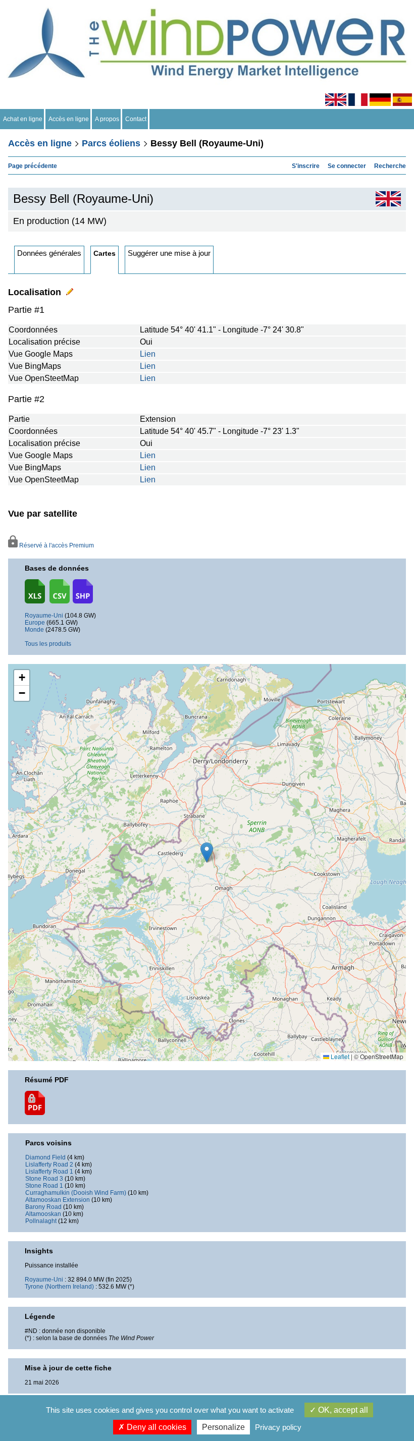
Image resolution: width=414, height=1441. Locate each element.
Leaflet (339, 1056)
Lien (148, 354)
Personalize (223, 1427)
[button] (21, 678)
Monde (34, 629)
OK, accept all (342, 1410)
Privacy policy (278, 1427)
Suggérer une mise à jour (169, 253)
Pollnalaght (41, 1221)
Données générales (49, 253)
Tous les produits (48, 643)
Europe (35, 622)
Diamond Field (45, 1157)
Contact (135, 119)
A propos (107, 119)
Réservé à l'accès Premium (55, 545)
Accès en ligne (68, 119)
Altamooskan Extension (57, 1199)
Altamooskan (43, 1213)
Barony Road (43, 1206)
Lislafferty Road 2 (49, 1164)
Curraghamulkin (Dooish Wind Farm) (75, 1192)
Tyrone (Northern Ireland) (59, 1286)
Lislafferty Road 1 (49, 1171)
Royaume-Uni (44, 615)
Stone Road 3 (44, 1178)
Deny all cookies (155, 1427)
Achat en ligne (22, 119)
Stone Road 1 (44, 1185)
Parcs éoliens (111, 143)
